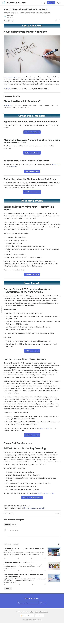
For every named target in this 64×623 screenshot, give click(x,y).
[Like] (5, 20)
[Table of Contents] (2, 311)
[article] (32, 553)
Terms (36, 612)
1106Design (10, 15)
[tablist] (10, 524)
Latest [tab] (9, 544)
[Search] (41, 2)
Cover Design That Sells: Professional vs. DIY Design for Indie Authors (24, 549)
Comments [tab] (7, 524)
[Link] (1, 31)
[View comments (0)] (8, 20)
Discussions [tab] (15, 544)
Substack (24, 619)
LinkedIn (42, 508)
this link (38, 493)
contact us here (48, 493)
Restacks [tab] (14, 524)
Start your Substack (28, 616)
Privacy (32, 612)
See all (7, 588)
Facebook (33, 508)
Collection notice (43, 612)
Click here (7, 89)
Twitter (26, 508)
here (41, 428)
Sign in (59, 3)
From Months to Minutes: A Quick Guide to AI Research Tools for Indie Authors (23, 576)
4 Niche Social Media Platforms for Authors (19, 562)
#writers (14, 167)
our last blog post (11, 77)
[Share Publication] (44, 2)
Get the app (40, 616)
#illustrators (56, 164)
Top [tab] (5, 544)
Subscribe (51, 3)
